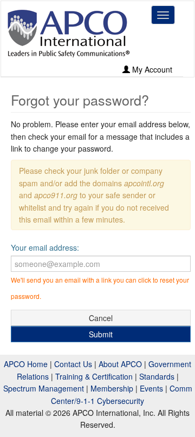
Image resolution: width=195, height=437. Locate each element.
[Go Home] (68, 33)
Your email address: (45, 247)
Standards (156, 376)
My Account (151, 69)
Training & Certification (94, 376)
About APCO (120, 363)
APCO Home (26, 363)
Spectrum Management (43, 388)
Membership (111, 388)
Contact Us (73, 363)
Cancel (101, 317)
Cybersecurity (120, 400)
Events (151, 388)
